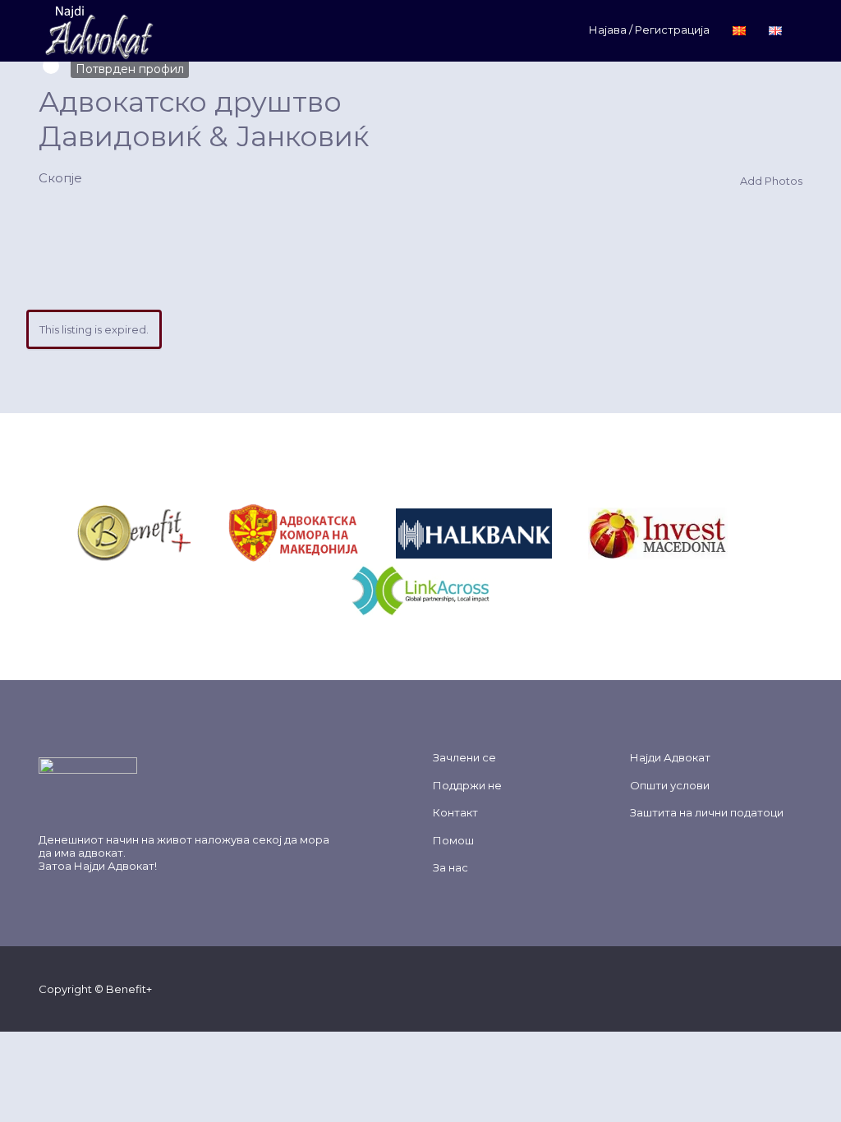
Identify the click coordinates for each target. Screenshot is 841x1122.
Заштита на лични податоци (707, 812)
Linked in (794, 988)
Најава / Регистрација (649, 29)
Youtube (768, 988)
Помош (453, 840)
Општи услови (670, 785)
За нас (450, 867)
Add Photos (770, 180)
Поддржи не (467, 785)
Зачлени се (464, 757)
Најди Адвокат (114, 865)
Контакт (455, 812)
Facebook (689, 988)
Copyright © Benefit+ (95, 989)
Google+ (742, 988)
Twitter (716, 988)
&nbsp (210, 532)
